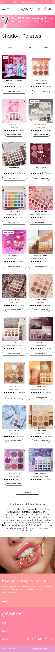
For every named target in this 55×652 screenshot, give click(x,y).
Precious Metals (40, 255)
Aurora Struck (40, 473)
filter (10, 47)
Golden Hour (41, 386)
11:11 (14, 342)
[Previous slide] (1, 2)
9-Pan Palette (40, 80)
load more (27, 492)
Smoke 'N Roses (40, 211)
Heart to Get (14, 255)
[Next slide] (53, 2)
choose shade (42, 92)
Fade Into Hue (14, 211)
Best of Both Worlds (14, 80)
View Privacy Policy (10, 592)
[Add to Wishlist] (23, 58)
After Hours (41, 342)
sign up (4, 598)
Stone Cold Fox (14, 167)
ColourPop (11, 648)
